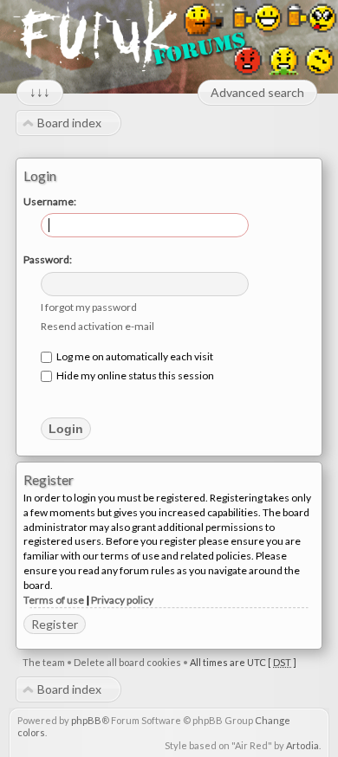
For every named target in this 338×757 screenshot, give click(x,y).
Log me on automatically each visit (134, 356)
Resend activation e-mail (97, 326)
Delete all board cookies (127, 662)
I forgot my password (89, 307)
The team (44, 662)
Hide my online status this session (134, 375)
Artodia (302, 745)
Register (54, 624)
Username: (49, 201)
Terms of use (53, 599)
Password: (47, 259)
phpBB (86, 720)
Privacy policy (122, 599)
